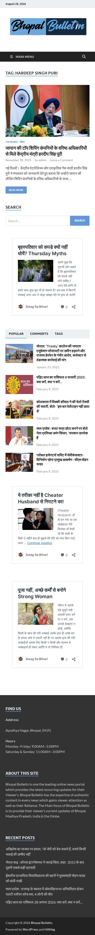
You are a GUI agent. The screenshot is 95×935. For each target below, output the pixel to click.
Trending (12, 141)
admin (42, 160)
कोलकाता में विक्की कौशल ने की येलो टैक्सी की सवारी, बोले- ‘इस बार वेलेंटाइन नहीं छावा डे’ (62, 406)
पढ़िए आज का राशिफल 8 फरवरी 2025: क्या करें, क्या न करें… (61, 379)
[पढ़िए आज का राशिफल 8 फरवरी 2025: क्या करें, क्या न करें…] (19, 377)
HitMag (49, 929)
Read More (14, 189)
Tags (59, 333)
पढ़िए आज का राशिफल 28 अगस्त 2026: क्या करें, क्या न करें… (44, 902)
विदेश (22, 141)
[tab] (16, 333)
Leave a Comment (61, 160)
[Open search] (84, 57)
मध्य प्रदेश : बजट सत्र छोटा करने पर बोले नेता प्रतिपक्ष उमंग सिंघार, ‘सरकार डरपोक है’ (62, 433)
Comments (39, 333)
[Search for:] (47, 221)
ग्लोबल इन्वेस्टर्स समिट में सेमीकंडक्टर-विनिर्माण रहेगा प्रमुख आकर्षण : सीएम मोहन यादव (62, 459)
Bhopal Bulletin (41, 923)
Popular (16, 333)
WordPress (30, 929)
